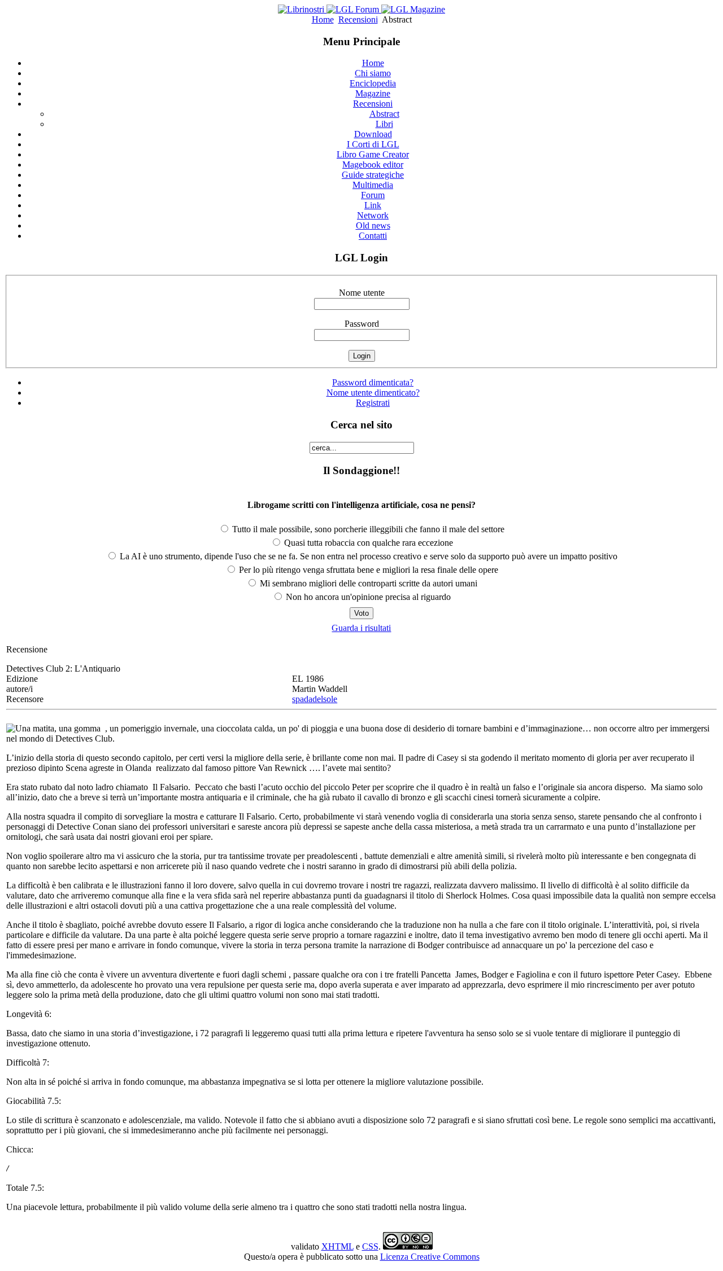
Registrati (373, 402)
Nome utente (362, 292)
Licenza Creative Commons (430, 1256)
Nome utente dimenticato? (373, 392)
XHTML (337, 1246)
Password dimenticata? (372, 382)
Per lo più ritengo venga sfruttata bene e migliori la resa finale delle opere (367, 570)
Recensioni (358, 19)
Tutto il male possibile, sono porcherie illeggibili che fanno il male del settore (367, 529)
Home (323, 19)
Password (362, 323)
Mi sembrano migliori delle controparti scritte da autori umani (367, 583)
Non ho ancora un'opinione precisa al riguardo (367, 597)
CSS (370, 1246)
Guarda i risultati (361, 628)
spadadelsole (314, 699)
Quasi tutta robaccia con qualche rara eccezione (367, 542)
